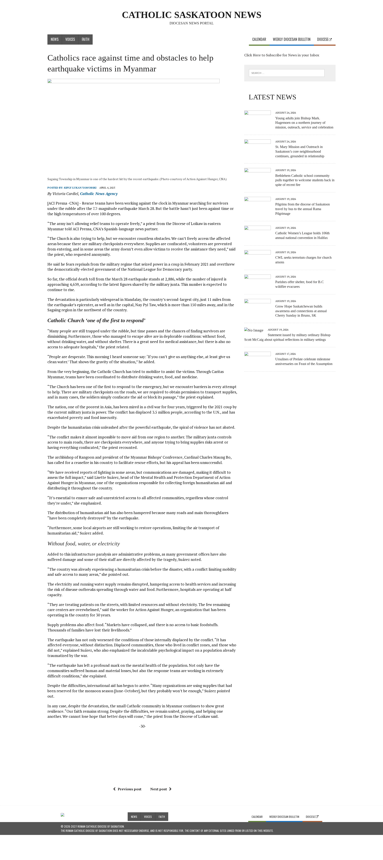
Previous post (129, 789)
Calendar (259, 39)
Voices (70, 39)
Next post (158, 789)
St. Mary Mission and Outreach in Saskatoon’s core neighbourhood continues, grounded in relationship (299, 151)
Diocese (322, 39)
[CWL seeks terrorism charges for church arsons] (257, 261)
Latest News (272, 97)
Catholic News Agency (98, 193)
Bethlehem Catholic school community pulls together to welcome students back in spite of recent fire (304, 180)
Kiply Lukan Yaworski (80, 187)
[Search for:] (286, 72)
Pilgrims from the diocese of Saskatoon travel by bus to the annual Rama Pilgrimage (302, 208)
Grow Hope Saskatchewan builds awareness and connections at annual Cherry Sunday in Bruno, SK (301, 311)
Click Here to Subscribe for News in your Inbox (281, 55)
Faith (85, 39)
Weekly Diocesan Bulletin (292, 39)
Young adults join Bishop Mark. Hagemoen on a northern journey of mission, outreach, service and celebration (304, 122)
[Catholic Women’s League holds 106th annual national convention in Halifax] (257, 237)
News (55, 39)
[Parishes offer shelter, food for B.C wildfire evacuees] (257, 286)
